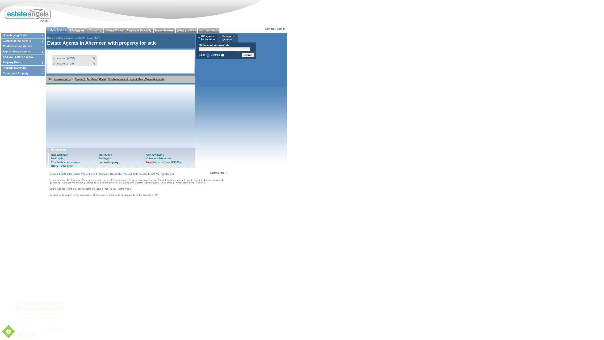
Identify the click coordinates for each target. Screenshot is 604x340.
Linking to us (93, 182)
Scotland (92, 79)
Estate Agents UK (59, 180)
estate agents (62, 79)
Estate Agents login (147, 182)
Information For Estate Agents (118, 182)
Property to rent (175, 180)
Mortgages (105, 154)
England (79, 38)
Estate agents (64, 38)
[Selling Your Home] (187, 30)
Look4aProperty (108, 162)
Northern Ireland (118, 79)
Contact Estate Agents (17, 40)
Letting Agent (157, 180)
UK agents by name (228, 38)
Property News (12, 62)
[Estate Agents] (57, 30)
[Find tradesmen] (209, 30)
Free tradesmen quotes (65, 162)
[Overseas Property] (139, 30)
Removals (57, 158)
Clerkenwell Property (16, 73)
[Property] (95, 30)
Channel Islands (154, 79)
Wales (102, 79)
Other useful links (62, 166)
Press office (166, 182)
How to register (194, 180)
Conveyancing (155, 154)
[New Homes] (165, 30)
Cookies (200, 182)
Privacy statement (184, 182)
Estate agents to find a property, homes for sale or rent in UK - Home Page (90, 188)
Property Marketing (14, 67)
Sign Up (270, 28)
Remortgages (59, 154)
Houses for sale (139, 180)
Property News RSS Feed (164, 162)
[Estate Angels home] (26, 12)
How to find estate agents (96, 180)
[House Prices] (114, 30)
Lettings (215, 54)
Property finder (121, 180)
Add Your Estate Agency (18, 56)
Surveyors (105, 158)
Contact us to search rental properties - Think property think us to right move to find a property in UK (104, 195)
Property (75, 180)
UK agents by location (208, 38)
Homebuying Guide (15, 35)
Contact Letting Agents (17, 46)
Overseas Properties (158, 158)
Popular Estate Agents (17, 51)
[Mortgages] (77, 30)
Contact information (73, 182)
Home (50, 38)
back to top (217, 172)
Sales (202, 54)
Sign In (281, 28)
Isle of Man (136, 79)
